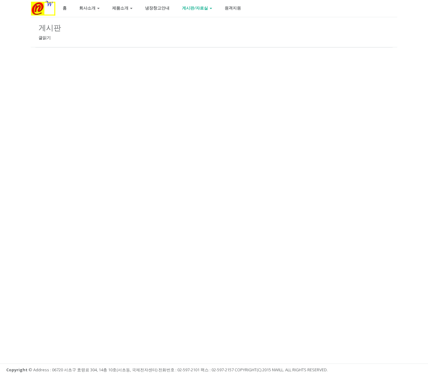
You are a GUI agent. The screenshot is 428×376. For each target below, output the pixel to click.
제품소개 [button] (120, 8)
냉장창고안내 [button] (157, 8)
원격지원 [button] (233, 8)
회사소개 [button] (88, 8)
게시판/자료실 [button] (195, 8)
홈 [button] (65, 8)
